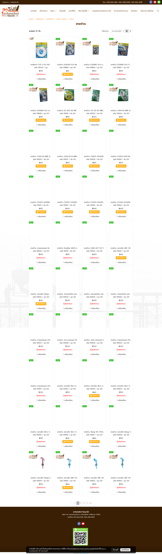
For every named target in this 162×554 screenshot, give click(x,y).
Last (90, 503)
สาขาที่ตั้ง (72, 11)
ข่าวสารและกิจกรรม (121, 11)
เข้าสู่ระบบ (5, 2)
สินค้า (52, 11)
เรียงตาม (106, 31)
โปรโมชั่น (62, 11)
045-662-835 (111, 2)
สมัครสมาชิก (15, 2)
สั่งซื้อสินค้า (68, 74)
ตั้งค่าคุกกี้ (115, 550)
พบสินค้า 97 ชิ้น (35, 31)
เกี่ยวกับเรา (44, 11)
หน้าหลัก (34, 11)
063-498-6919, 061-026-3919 (130, 2)
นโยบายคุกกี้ (44, 551)
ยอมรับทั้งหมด (125, 550)
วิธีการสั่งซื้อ (83, 11)
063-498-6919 (89, 517)
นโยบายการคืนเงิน (146, 11)
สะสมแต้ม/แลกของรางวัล (101, 11)
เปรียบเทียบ (42, 79)
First (71, 503)
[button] (158, 11)
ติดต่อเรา (134, 11)
